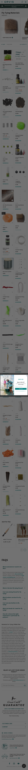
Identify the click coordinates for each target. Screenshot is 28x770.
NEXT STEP (21, 388)
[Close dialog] (26, 375)
